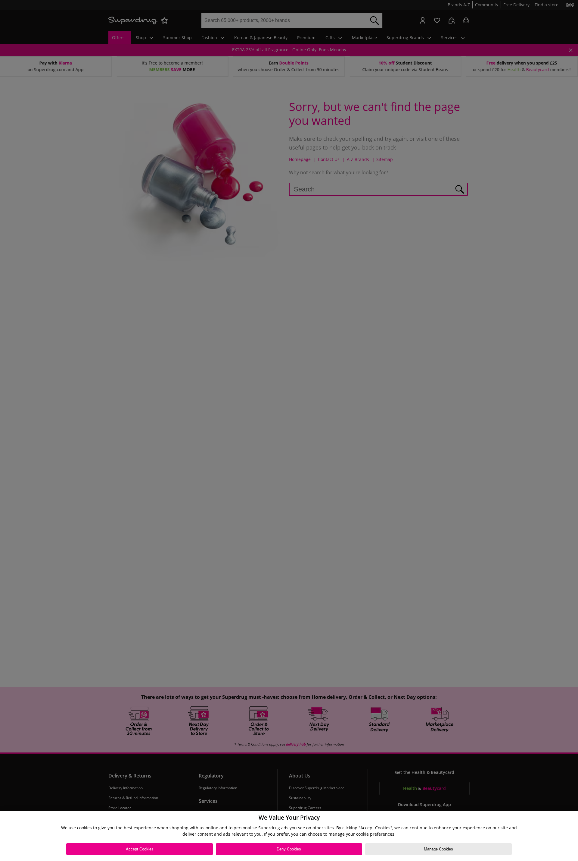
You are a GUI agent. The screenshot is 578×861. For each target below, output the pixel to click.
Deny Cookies (289, 849)
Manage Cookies (438, 849)
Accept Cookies (140, 849)
